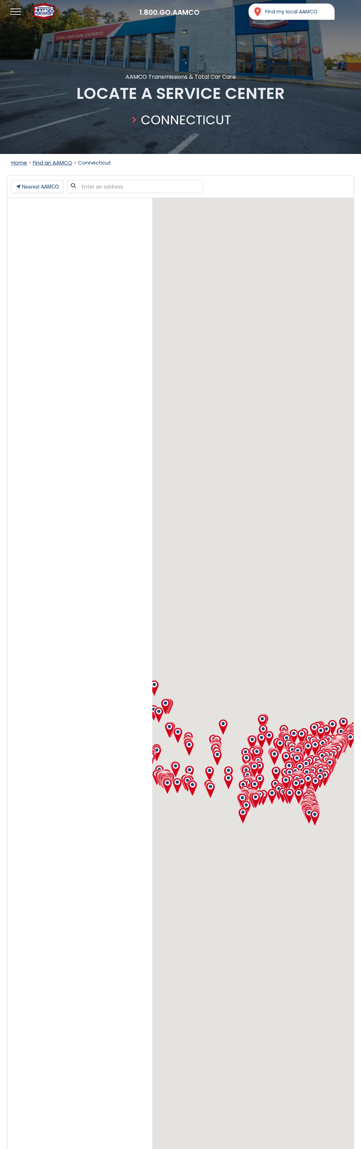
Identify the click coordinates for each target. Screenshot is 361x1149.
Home (19, 162)
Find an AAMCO (52, 162)
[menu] (15, 11)
